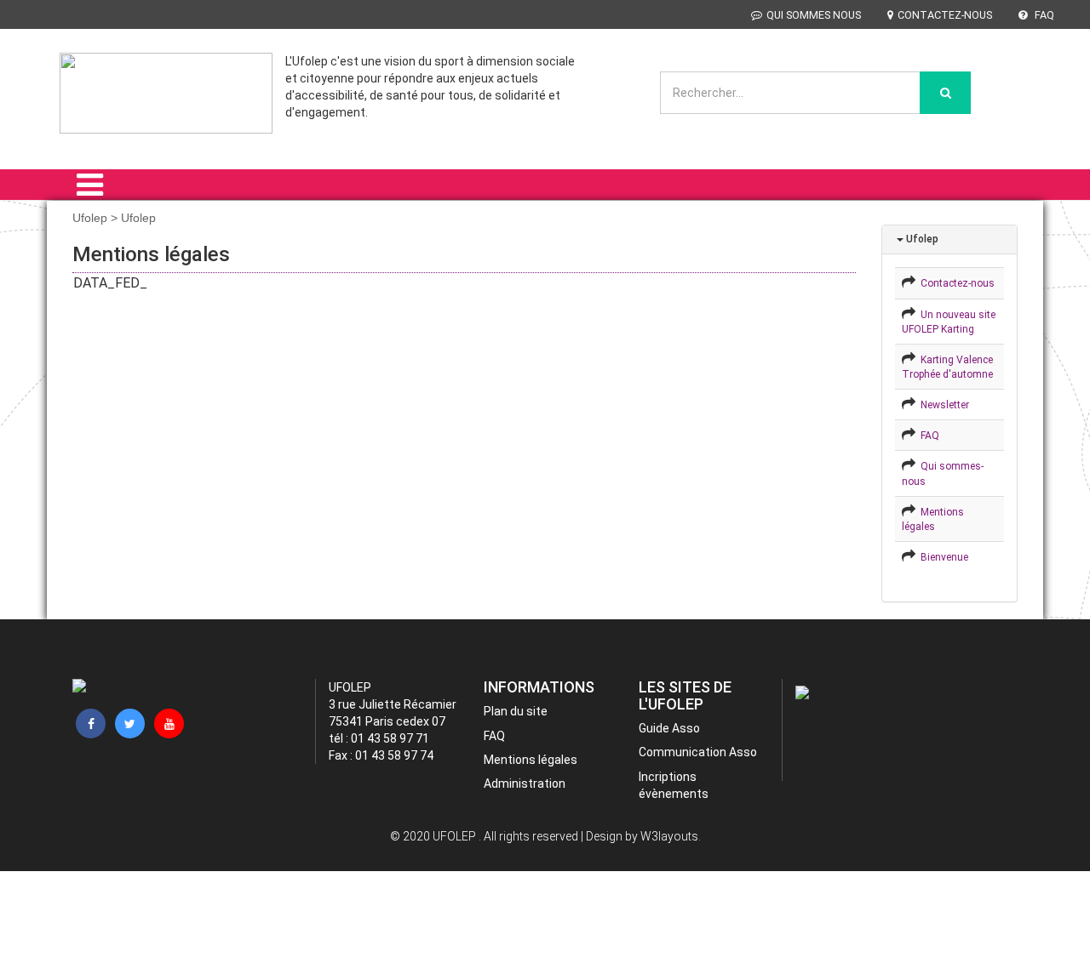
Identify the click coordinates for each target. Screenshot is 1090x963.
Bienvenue (941, 557)
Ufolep (921, 239)
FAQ (1043, 15)
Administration (524, 783)
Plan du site (516, 711)
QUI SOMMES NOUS (813, 15)
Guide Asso (669, 728)
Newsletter (942, 405)
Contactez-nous (955, 283)
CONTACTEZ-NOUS (945, 15)
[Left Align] (945, 92)
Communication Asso (698, 752)
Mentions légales (530, 759)
